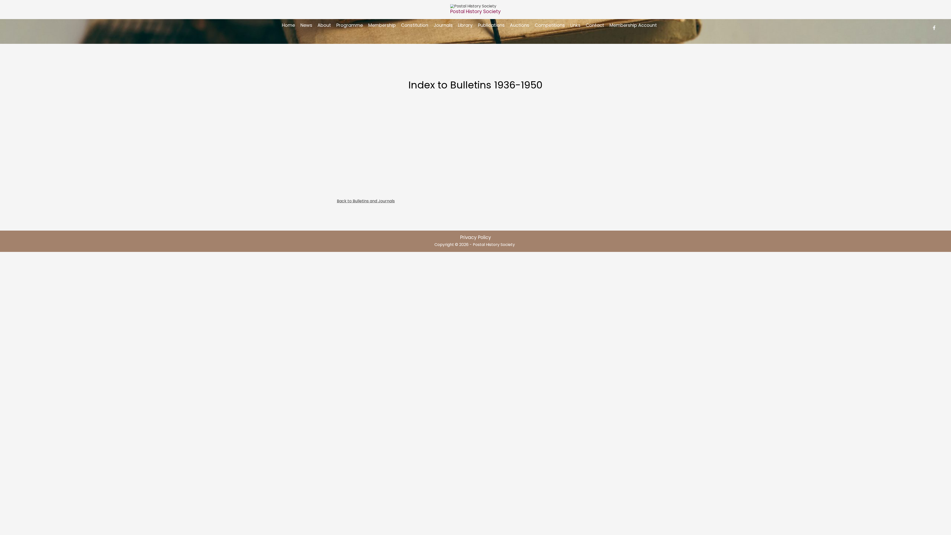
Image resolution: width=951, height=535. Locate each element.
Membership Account (633, 25)
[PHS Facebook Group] (934, 28)
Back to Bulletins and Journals (366, 201)
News (306, 25)
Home (288, 25)
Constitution (414, 25)
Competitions (550, 25)
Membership (382, 25)
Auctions (519, 25)
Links (575, 25)
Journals (443, 25)
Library (465, 25)
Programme (349, 25)
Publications (491, 25)
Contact (595, 25)
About (324, 25)
